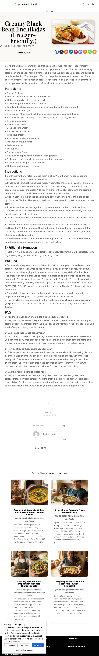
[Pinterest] (76, 52)
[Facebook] (57, 52)
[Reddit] (66, 52)
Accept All (37, 645)
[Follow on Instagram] (93, 4)
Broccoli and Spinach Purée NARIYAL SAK (69, 511)
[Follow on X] (88, 4)
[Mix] (85, 52)
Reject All (24, 645)
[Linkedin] (71, 52)
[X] (61, 52)
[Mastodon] (80, 52)
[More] (94, 52)
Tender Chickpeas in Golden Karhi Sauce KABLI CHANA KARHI (29, 512)
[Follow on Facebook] (83, 4)
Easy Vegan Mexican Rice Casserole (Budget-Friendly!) (70, 583)
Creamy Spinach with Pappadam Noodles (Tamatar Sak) (29, 583)
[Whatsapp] (90, 52)
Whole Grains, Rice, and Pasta (17, 46)
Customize (11, 645)
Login (63, 425)
